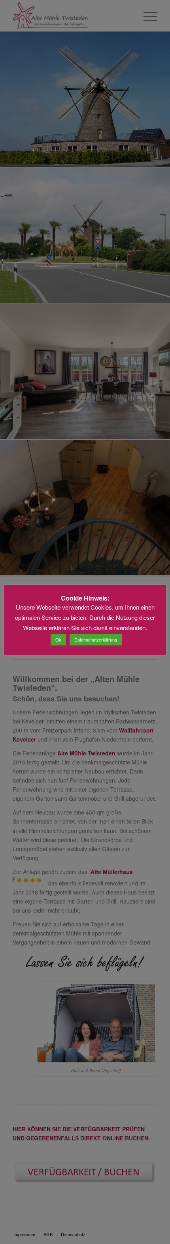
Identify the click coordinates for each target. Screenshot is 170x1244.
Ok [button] (58, 639)
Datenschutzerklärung (95, 639)
